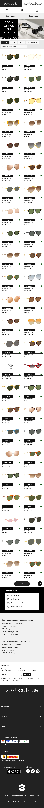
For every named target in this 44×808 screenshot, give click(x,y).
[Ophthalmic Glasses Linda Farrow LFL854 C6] (11, 299)
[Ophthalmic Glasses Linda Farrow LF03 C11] (32, 343)
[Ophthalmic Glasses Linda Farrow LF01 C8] (11, 476)
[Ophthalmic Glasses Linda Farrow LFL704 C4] (11, 57)
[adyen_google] (26, 741)
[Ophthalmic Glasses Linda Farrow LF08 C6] (11, 233)
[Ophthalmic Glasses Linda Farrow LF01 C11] (32, 454)
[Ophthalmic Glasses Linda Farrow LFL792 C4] (32, 189)
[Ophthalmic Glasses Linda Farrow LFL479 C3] (11, 211)
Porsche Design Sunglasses (12, 623)
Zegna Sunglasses (9, 626)
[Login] (22, 10)
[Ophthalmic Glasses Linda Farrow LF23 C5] (32, 388)
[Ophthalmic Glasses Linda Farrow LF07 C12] (32, 476)
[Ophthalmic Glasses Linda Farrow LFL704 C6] (11, 79)
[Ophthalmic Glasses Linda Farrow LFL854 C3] (11, 123)
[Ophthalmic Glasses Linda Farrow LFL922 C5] (32, 520)
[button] (11, 3)
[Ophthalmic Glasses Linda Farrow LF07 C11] (32, 564)
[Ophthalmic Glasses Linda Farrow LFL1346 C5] (11, 366)
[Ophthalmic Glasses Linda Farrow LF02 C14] (32, 255)
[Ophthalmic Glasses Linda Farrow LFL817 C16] (32, 57)
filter (6, 42)
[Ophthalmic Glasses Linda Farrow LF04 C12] (11, 410)
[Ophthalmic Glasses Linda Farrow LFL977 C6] (11, 542)
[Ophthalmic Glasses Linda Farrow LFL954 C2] (11, 277)
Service (4, 716)
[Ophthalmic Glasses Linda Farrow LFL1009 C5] (11, 343)
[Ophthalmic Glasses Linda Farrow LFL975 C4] (11, 167)
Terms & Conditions (15, 802)
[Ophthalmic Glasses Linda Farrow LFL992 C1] (32, 542)
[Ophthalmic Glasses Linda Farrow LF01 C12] (11, 432)
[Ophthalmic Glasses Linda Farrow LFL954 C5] (32, 410)
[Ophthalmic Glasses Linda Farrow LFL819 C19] (32, 79)
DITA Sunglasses (8, 629)
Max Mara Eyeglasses (10, 647)
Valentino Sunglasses (10, 634)
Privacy (26, 802)
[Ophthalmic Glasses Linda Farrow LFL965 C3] (32, 366)
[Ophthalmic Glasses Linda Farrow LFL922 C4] (11, 388)
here (17, 680)
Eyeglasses (33, 16)
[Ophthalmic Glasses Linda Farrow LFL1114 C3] (11, 145)
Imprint (33, 802)
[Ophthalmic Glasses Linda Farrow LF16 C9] (32, 211)
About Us (5, 706)
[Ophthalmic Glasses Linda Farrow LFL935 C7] (32, 167)
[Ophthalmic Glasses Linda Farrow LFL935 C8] (32, 233)
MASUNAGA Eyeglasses (11, 653)
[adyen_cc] (3, 741)
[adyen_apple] (21, 741)
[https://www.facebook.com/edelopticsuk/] (28, 771)
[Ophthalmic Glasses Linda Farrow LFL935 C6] (32, 432)
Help (3, 726)
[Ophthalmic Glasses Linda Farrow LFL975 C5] (32, 277)
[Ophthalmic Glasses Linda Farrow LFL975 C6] (11, 564)
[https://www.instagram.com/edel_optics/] (33, 771)
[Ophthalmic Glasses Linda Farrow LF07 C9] (11, 321)
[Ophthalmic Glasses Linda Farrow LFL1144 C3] (11, 454)
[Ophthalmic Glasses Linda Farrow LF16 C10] (32, 299)
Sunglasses (10, 16)
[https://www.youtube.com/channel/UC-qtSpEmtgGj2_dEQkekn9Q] (38, 771)
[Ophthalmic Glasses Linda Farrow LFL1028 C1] (32, 145)
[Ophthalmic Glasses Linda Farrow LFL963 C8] (32, 101)
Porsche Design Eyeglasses (12, 645)
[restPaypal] (14, 741)
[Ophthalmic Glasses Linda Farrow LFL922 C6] (32, 123)
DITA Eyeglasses (8, 650)
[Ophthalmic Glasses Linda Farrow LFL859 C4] (11, 101)
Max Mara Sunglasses (10, 632)
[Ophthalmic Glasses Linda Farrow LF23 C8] (11, 498)
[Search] (7, 10)
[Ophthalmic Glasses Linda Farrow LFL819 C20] (11, 189)
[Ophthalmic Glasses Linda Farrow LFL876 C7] (11, 255)
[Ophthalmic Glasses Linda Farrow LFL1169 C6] (11, 520)
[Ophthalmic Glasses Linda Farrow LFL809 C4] (32, 498)
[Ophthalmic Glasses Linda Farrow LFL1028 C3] (32, 321)
